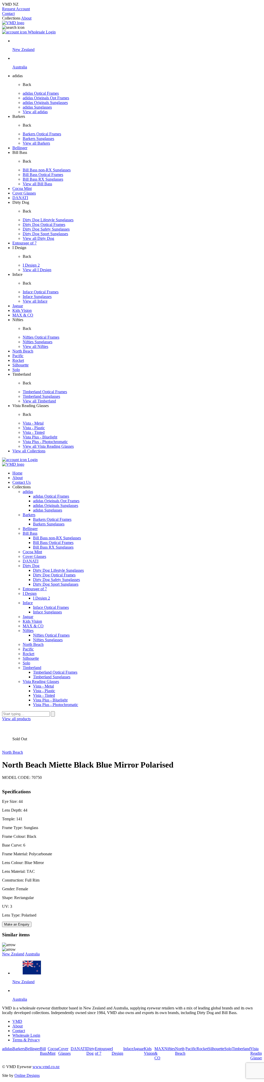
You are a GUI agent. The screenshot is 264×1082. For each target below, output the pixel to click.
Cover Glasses (24, 193)
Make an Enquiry (16, 924)
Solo (16, 369)
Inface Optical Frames (41, 292)
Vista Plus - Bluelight (40, 437)
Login (32, 460)
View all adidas (35, 112)
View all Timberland (39, 401)
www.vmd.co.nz (46, 1067)
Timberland (32, 667)
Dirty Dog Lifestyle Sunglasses (48, 220)
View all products (16, 719)
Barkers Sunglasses (38, 138)
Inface (28, 603)
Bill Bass (30, 533)
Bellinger (19, 148)
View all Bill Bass (37, 184)
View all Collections (28, 451)
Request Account (16, 9)
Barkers (29, 515)
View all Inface (35, 301)
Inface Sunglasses (37, 296)
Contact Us (21, 482)
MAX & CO (22, 315)
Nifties (28, 630)
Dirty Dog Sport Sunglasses (45, 234)
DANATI (20, 198)
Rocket (18, 360)
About (26, 18)
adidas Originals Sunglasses (45, 102)
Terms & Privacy (26, 1040)
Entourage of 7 (24, 243)
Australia (32, 954)
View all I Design (37, 270)
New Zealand (13, 954)
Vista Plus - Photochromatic (45, 441)
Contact (8, 13)
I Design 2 (31, 265)
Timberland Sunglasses (41, 396)
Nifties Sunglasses (37, 342)
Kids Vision (22, 310)
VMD (17, 1021)
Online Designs (27, 1075)
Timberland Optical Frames (45, 392)
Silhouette (20, 365)
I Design (30, 593)
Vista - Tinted (34, 432)
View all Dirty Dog (38, 238)
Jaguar (17, 306)
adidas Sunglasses (37, 107)
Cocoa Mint (22, 188)
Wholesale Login (41, 32)
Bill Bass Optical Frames (43, 174)
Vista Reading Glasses (41, 681)
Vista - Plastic (34, 428)
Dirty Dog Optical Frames (44, 224)
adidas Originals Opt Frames (46, 98)
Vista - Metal (33, 423)
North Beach (22, 351)
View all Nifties (35, 346)
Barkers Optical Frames (42, 134)
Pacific (17, 356)
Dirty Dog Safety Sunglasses (46, 229)
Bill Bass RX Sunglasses (43, 179)
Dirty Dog (31, 566)
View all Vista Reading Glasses (48, 446)
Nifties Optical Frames (41, 337)
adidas (28, 491)
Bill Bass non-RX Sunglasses (47, 170)
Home (17, 473)
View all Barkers (36, 143)
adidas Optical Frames (41, 93)
